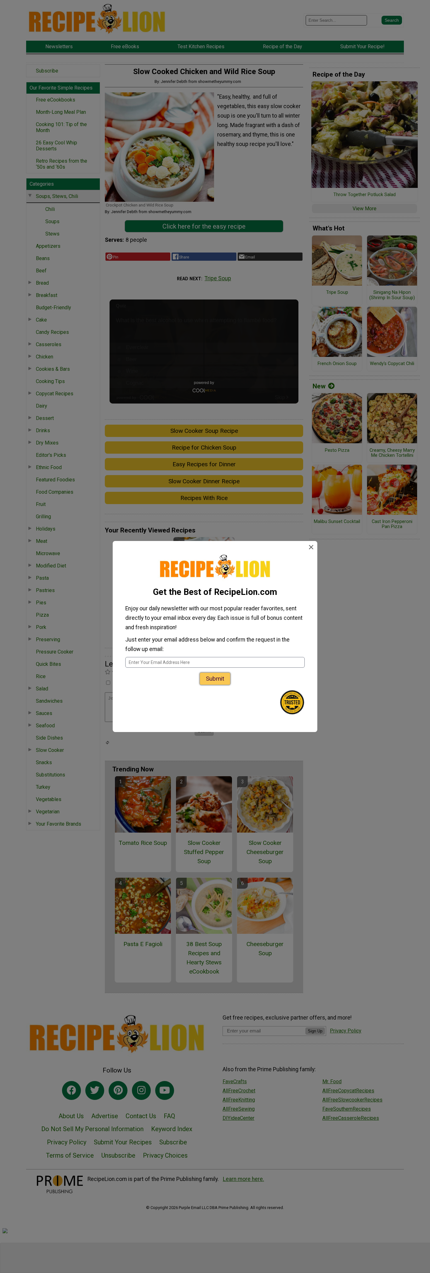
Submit (215, 678)
